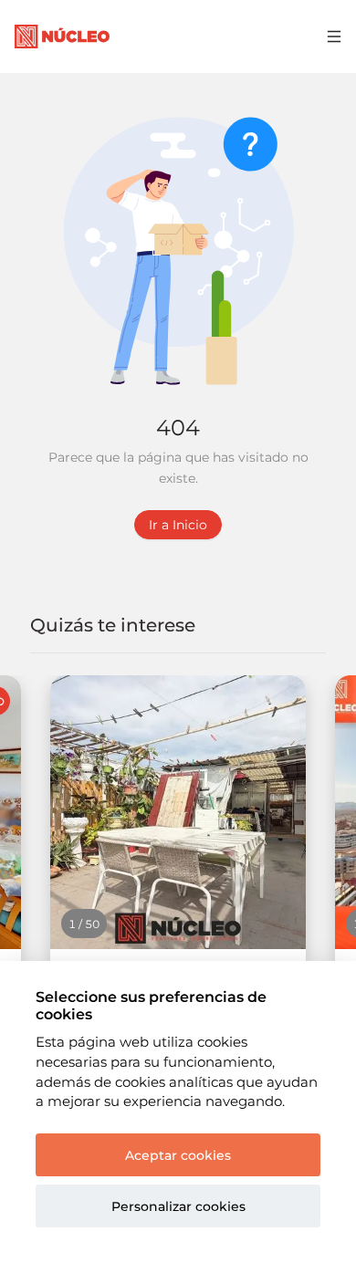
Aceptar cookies (178, 1155)
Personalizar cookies (178, 1206)
